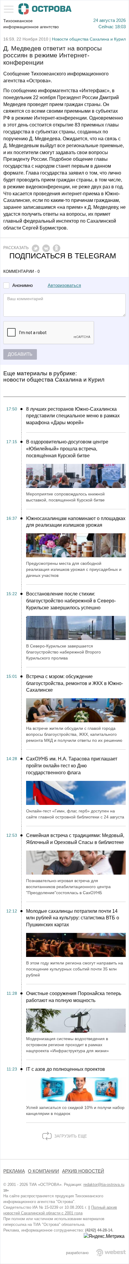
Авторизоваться (64, 285)
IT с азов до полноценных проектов (65, 1069)
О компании (43, 1171)
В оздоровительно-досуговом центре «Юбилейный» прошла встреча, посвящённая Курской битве (67, 448)
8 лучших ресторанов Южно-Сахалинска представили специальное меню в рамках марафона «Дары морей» (73, 416)
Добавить (20, 354)
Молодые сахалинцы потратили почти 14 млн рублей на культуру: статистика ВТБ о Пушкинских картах (72, 918)
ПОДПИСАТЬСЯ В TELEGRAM (62, 256)
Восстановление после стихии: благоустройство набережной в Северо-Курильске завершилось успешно (71, 600)
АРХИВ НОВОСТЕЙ (83, 1171)
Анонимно (22, 285)
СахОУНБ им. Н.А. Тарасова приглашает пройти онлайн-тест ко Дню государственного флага (71, 765)
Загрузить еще (70, 1136)
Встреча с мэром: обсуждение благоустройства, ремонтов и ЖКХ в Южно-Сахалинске (74, 683)
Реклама (14, 1171)
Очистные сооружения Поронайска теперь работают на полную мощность (73, 997)
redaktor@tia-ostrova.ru (103, 1184)
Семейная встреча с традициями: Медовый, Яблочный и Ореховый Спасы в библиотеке (75, 839)
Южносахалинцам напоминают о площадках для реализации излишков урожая (75, 522)
